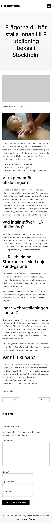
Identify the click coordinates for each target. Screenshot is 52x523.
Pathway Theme (27, 519)
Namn (5, 472)
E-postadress (8, 482)
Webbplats (7, 491)
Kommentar (8, 440)
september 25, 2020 (21, 106)
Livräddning (6, 106)
